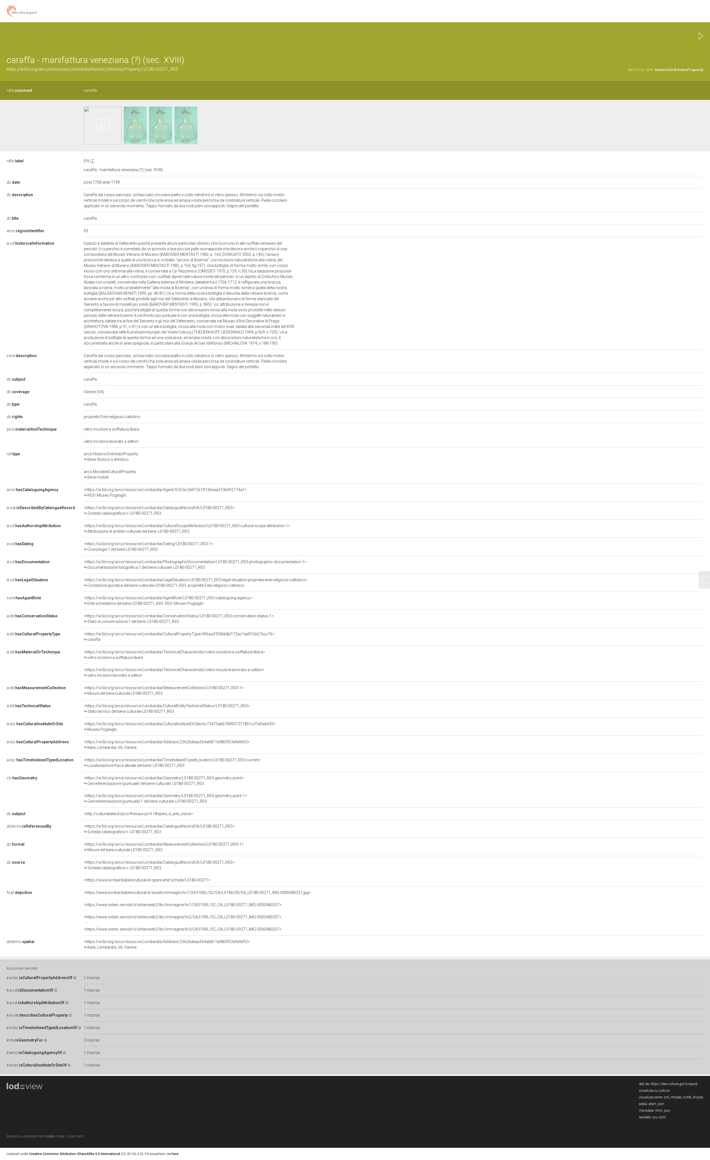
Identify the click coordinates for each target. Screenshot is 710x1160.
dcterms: (29, 826)
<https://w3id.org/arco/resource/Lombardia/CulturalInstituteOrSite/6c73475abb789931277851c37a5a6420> (180, 727)
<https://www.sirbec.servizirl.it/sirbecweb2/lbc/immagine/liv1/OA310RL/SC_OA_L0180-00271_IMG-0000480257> (183, 905)
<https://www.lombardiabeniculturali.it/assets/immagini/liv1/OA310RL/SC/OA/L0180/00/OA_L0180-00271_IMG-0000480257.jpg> (197, 892)
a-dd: (32, 616)
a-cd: (30, 243)
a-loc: (35, 724)
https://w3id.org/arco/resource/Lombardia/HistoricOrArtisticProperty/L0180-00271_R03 (92, 69)
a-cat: (41, 508)
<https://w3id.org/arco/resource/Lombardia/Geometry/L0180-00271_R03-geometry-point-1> (165, 798)
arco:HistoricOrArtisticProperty (111, 457)
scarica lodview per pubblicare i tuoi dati (45, 1136)
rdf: (13, 454)
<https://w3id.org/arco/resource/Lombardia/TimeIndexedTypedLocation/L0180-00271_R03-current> (172, 763)
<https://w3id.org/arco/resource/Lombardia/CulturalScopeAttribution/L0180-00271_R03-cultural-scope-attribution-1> (187, 529)
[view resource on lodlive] (700, 36)
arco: (25, 231)
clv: (22, 778)
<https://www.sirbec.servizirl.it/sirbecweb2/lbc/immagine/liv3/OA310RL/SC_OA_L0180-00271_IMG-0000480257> (183, 929)
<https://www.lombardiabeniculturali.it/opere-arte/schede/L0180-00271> (147, 880)
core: (22, 355)
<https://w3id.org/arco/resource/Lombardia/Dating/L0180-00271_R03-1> (148, 547)
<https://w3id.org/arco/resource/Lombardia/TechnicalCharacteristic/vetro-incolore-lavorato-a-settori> (174, 673)
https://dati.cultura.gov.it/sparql (674, 1084)
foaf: (19, 892)
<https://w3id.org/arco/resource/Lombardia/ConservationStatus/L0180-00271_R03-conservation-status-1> (179, 619)
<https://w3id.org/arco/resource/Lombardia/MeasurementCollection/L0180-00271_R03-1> (164, 691)
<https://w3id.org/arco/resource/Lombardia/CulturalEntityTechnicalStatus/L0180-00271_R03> (167, 709)
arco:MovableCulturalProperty (110, 474)
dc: (13, 182)
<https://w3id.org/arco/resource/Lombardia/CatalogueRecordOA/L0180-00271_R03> (159, 510)
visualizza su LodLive (654, 1091)
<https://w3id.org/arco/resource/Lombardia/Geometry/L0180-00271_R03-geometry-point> (164, 781)
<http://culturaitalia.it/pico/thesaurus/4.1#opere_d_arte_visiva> (138, 814)
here (175, 1154)
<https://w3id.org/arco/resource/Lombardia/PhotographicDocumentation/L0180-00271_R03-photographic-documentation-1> (195, 565)
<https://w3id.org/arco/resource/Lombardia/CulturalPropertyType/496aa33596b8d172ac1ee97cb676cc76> (179, 637)
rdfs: (19, 90)
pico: (32, 429)
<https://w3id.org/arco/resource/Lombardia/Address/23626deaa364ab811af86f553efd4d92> (167, 745)
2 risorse (91, 1040)
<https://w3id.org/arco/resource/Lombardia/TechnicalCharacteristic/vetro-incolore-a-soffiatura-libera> (174, 655)
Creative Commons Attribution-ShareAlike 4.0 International (74, 1154)
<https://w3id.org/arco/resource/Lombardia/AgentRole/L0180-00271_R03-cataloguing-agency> (168, 601)
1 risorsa (92, 977)
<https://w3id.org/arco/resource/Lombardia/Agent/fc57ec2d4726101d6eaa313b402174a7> (165, 492)
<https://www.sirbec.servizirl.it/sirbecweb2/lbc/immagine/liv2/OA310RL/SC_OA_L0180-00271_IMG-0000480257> (183, 917)
